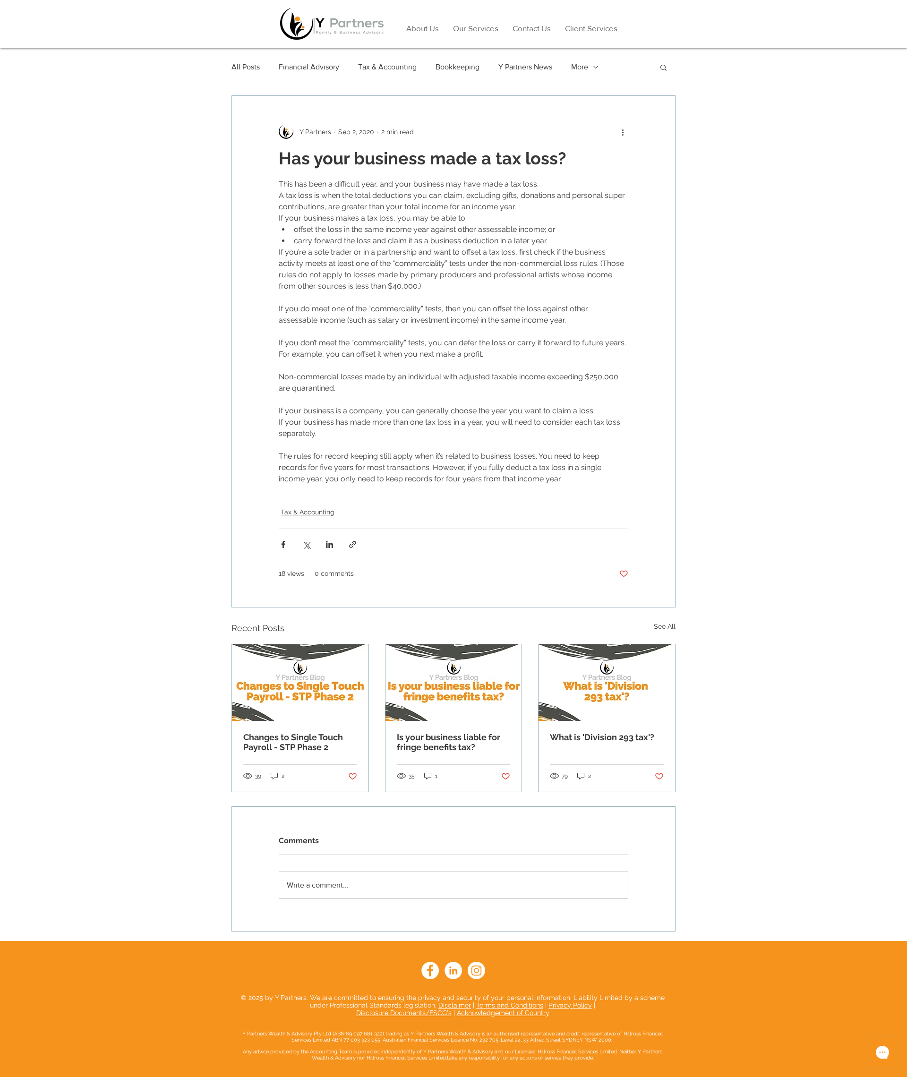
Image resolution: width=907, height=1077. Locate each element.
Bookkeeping (457, 67)
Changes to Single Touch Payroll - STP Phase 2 (293, 742)
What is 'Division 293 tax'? (602, 737)
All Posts (245, 67)
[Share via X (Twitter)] (306, 544)
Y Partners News (525, 67)
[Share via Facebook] (283, 544)
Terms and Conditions (509, 1005)
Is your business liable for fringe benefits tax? (448, 742)
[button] (663, 67)
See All (665, 626)
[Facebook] (430, 970)
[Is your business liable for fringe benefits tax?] (453, 682)
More (579, 67)
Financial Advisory (309, 67)
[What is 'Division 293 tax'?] (607, 682)
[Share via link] (352, 544)
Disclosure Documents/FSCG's (404, 1013)
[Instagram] (476, 970)
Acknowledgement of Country (503, 1013)
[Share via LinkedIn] (329, 544)
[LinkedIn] (453, 970)
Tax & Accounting (387, 67)
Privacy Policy (570, 1005)
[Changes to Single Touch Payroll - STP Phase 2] (300, 682)
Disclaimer (454, 1005)
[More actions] (622, 131)
